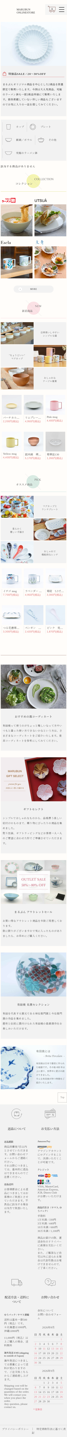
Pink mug (52, 417)
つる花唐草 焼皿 (13, 628)
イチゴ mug (10, 591)
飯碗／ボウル (23, 140)
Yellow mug (10, 453)
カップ (19, 127)
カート (51, 11)
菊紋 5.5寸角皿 (56, 591)
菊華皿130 (53, 454)
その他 (52, 140)
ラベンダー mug (34, 591)
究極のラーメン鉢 (26, 153)
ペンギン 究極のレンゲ (40, 628)
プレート (45, 127)
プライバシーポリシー (15, 1429)
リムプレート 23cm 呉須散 (41, 417)
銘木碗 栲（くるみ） (38, 454)
